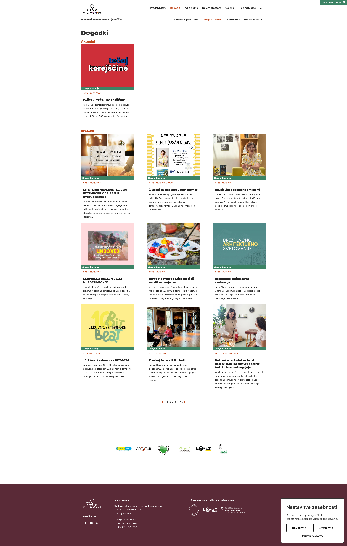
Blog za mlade (247, 7)
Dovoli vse (299, 527)
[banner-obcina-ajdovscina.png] (163, 449)
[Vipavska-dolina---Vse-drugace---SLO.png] (183, 449)
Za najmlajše (232, 19)
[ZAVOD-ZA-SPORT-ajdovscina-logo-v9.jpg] (124, 449)
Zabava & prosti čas (186, 19)
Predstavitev (158, 7)
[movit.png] (203, 449)
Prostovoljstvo (253, 19)
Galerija (230, 7)
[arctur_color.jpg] (144, 448)
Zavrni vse (326, 527)
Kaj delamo (191, 7)
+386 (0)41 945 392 (126, 527)
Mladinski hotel (332, 2)
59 (181, 402)
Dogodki (175, 7)
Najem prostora (211, 7)
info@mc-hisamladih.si (127, 519)
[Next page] (184, 402)
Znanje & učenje (211, 19)
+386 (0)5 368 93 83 (126, 523)
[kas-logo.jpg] (223, 448)
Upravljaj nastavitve (312, 536)
